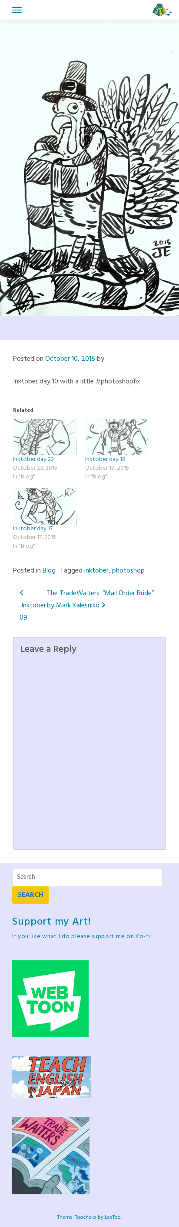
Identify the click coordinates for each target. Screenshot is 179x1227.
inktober (96, 570)
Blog (49, 570)
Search (30, 895)
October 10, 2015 (70, 359)
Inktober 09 (33, 612)
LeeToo (113, 1217)
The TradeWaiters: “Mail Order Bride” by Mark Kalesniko (100, 599)
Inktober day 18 (105, 459)
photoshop (128, 570)
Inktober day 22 (33, 459)
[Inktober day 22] (44, 437)
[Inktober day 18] (117, 437)
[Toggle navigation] (17, 10)
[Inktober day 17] (44, 506)
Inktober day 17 (33, 529)
